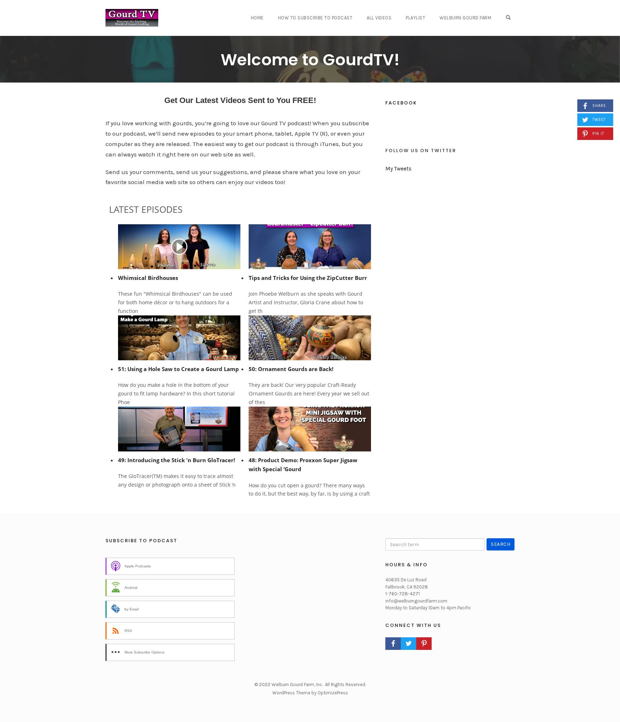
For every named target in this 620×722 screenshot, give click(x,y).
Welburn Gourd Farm (465, 17)
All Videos (379, 17)
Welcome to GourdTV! (310, 59)
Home (257, 17)
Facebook (401, 102)
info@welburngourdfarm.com (416, 601)
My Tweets (398, 168)
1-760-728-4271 (402, 593)
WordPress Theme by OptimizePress (310, 692)
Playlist (415, 17)
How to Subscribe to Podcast (315, 17)
